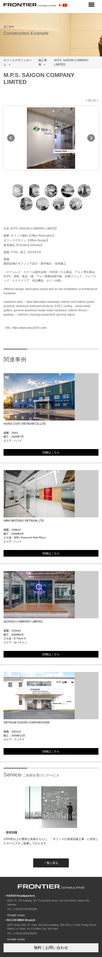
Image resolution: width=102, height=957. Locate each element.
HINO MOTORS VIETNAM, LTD (24, 520)
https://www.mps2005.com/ (29, 327)
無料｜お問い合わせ (51, 948)
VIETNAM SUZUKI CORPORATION (27, 722)
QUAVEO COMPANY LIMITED (23, 621)
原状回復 (11, 832)
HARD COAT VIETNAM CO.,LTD (25, 423)
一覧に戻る (51, 863)
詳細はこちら (51, 452)
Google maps (16, 915)
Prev (11, 138)
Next (91, 138)
